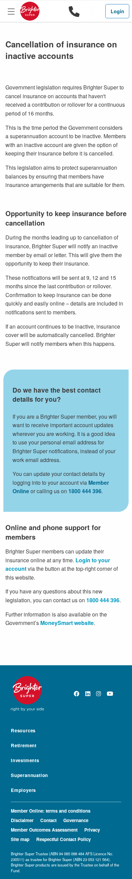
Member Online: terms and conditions (50, 811)
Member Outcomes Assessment (44, 829)
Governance (75, 820)
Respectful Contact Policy (63, 839)
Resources (23, 730)
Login (117, 11)
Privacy (92, 829)
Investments (25, 760)
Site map (20, 839)
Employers (23, 790)
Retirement (24, 745)
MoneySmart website (67, 623)
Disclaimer (22, 820)
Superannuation (29, 775)
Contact (48, 820)
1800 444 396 (85, 491)
